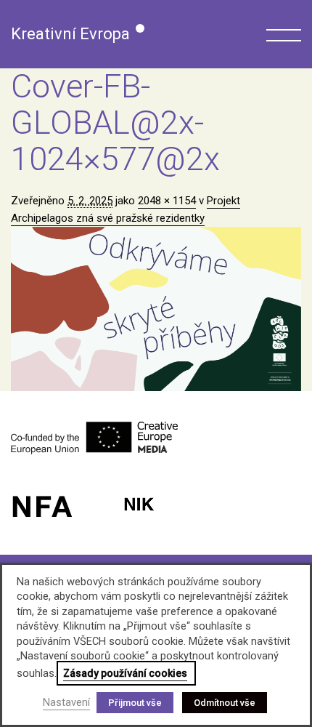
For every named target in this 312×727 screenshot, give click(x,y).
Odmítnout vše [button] (224, 702)
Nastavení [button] (66, 702)
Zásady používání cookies (125, 673)
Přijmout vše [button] (135, 702)
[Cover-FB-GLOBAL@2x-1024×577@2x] (156, 309)
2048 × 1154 (167, 200)
